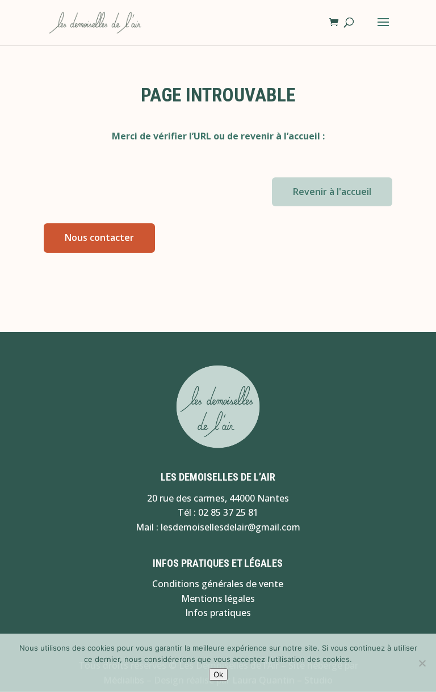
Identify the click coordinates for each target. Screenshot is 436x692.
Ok (218, 674)
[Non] (421, 663)
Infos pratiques (218, 612)
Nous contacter (99, 237)
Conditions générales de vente (217, 584)
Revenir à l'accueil (332, 191)
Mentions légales (218, 598)
